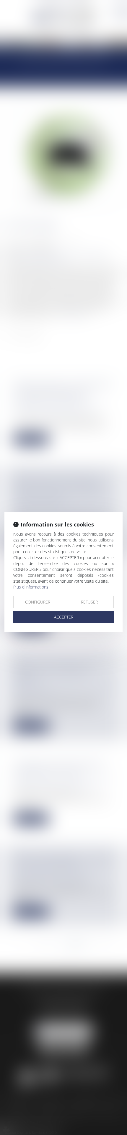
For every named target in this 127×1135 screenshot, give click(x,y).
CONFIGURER (37, 602)
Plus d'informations (30, 587)
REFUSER (89, 602)
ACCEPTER (63, 617)
